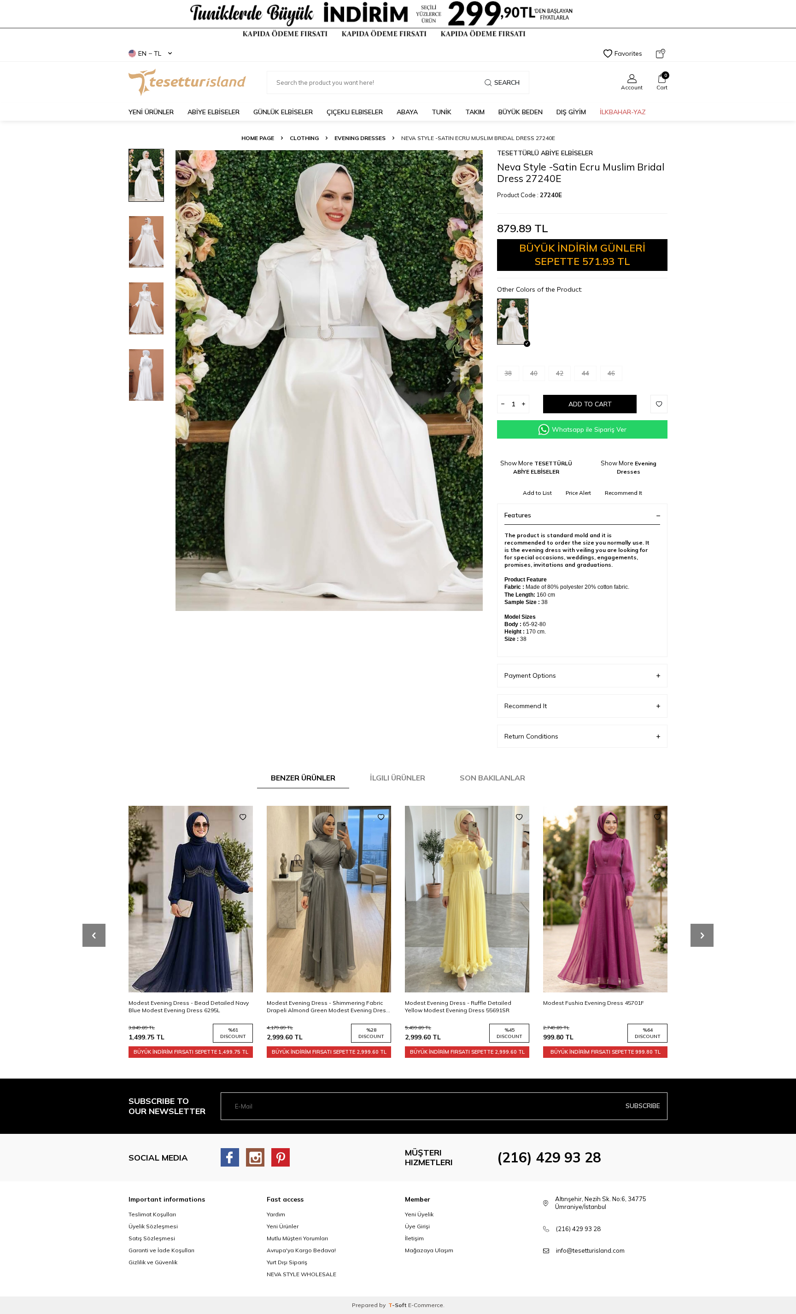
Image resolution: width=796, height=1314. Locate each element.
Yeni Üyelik (419, 1214)
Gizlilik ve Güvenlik (153, 1262)
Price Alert (578, 492)
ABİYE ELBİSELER (213, 112)
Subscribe (643, 1106)
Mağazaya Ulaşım (429, 1250)
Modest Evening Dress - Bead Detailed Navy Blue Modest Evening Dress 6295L (189, 1006)
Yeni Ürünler (282, 1226)
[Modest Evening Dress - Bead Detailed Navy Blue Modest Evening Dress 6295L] (191, 899)
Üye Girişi (417, 1226)
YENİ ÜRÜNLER (151, 112)
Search (507, 82)
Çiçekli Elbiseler (355, 112)
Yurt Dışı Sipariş (287, 1262)
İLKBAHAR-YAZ (623, 112)
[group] (329, 380)
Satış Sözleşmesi (152, 1238)
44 (585, 373)
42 (559, 373)
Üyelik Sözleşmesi (153, 1226)
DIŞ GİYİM (571, 112)
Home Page (257, 138)
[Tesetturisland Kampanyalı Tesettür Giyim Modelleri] (398, 19)
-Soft (398, 1305)
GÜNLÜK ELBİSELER (283, 112)
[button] (448, 380)
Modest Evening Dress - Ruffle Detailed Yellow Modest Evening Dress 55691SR (458, 1006)
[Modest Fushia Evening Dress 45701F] (605, 899)
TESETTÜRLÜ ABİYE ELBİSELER (545, 153)
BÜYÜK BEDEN (520, 112)
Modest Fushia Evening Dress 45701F (593, 1002)
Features (517, 515)
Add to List (537, 492)
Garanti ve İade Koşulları (161, 1250)
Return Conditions (531, 736)
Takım (475, 112)
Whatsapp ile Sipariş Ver (589, 429)
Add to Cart (590, 404)
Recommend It (623, 492)
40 (534, 373)
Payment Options (530, 675)
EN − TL (149, 53)
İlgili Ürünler (397, 777)
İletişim (414, 1238)
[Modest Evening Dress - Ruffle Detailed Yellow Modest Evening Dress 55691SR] (467, 899)
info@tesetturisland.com (590, 1250)
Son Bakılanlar (492, 777)
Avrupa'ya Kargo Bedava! (301, 1250)
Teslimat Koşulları (152, 1214)
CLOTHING (304, 138)
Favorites (628, 53)
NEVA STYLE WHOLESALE (301, 1274)
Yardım (276, 1214)
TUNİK (441, 112)
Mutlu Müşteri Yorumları (297, 1238)
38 (508, 373)
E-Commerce (425, 1305)
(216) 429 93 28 (549, 1157)
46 (611, 373)
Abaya (407, 112)
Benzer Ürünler (303, 777)
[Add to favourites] (243, 817)
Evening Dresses (360, 138)
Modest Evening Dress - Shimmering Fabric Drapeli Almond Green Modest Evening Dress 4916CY (328, 1006)
